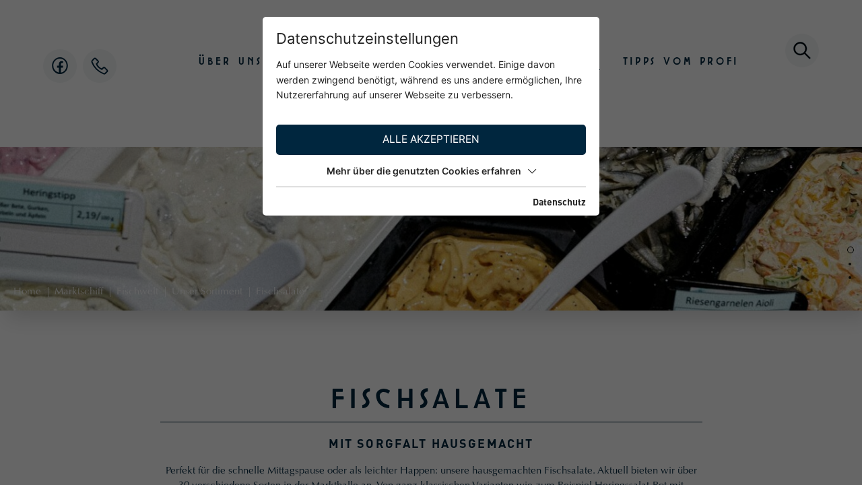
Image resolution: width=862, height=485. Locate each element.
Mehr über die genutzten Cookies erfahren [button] (424, 170)
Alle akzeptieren (431, 139)
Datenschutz (559, 201)
